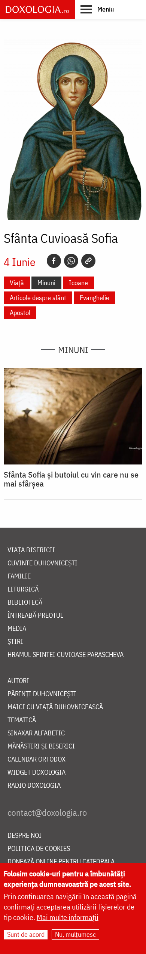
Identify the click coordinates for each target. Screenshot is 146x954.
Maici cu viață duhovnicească (55, 707)
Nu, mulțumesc (75, 934)
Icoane (78, 282)
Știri (15, 642)
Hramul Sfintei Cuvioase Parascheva (65, 655)
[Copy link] (88, 261)
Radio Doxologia (34, 786)
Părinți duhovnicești (41, 694)
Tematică (21, 720)
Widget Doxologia (36, 773)
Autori (18, 681)
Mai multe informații (67, 917)
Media (16, 629)
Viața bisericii (31, 550)
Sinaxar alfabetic (36, 733)
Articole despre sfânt (38, 297)
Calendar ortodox (36, 759)
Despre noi (24, 836)
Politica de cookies (38, 849)
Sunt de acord (26, 934)
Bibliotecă (24, 602)
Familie (19, 576)
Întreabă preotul (35, 616)
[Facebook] (54, 261)
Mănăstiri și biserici (41, 746)
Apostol (20, 312)
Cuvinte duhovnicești (42, 563)
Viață (17, 282)
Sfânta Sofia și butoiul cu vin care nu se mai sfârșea (71, 479)
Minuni (46, 282)
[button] (97, 9)
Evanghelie (94, 297)
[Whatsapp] (71, 261)
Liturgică (23, 589)
